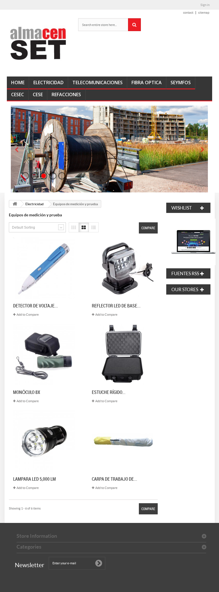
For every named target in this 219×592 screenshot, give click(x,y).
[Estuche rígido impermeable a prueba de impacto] (122, 354)
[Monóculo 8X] (44, 354)
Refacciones (66, 94)
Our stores (184, 289)
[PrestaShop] (193, 241)
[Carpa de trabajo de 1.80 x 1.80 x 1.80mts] (122, 441)
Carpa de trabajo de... (114, 479)
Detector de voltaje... (35, 306)
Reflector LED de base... (116, 306)
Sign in (205, 5)
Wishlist (181, 207)
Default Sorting (23, 227)
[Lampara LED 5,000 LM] (44, 441)
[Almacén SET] (38, 43)
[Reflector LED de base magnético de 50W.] (122, 268)
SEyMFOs (181, 82)
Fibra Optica (146, 82)
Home (18, 82)
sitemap (203, 12)
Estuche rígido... (108, 392)
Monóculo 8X (26, 392)
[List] (94, 227)
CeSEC (17, 94)
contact (188, 12)
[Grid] (84, 227)
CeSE (38, 94)
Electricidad (48, 82)
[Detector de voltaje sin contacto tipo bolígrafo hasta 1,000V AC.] (44, 268)
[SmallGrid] (74, 227)
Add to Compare (28, 314)
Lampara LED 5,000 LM (34, 479)
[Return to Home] (14, 204)
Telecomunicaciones (97, 82)
